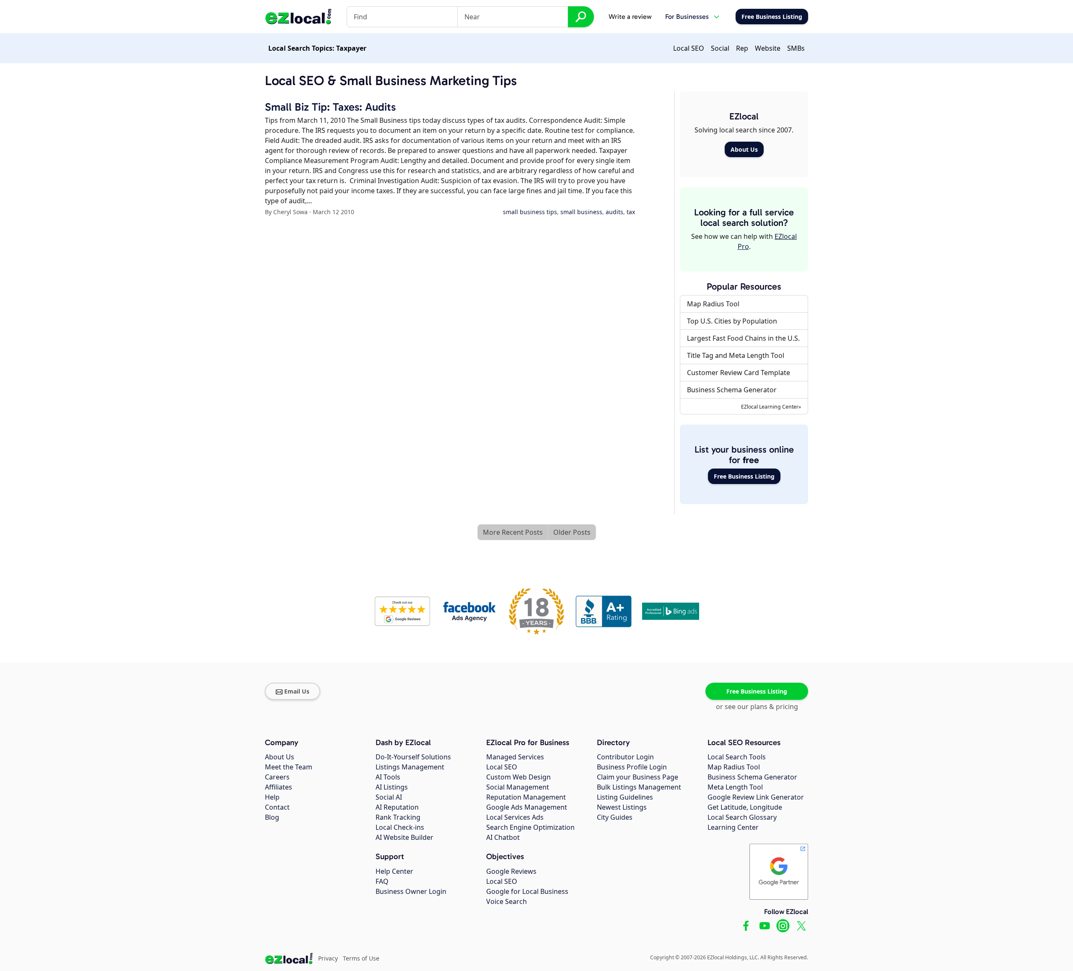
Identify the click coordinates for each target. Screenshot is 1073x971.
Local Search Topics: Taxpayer (317, 48)
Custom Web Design (518, 777)
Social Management (517, 787)
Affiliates (278, 787)
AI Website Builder (404, 837)
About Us (744, 149)
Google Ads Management (526, 807)
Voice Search (506, 901)
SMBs (796, 48)
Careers (277, 777)
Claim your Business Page (637, 777)
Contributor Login (625, 756)
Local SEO (688, 48)
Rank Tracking (398, 817)
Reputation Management (526, 797)
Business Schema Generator (732, 389)
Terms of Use (361, 958)
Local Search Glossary (742, 817)
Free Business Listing (744, 476)
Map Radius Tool (713, 303)
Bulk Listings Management (639, 787)
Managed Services (515, 756)
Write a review (630, 17)
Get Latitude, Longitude (745, 807)
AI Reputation (397, 807)
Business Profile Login (632, 767)
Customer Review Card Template (738, 372)
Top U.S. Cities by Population (732, 321)
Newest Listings (622, 807)
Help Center (394, 871)
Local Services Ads (515, 817)
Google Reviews (511, 871)
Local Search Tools (737, 756)
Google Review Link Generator (756, 797)
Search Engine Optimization (530, 827)
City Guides (614, 817)
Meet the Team (288, 767)
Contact (277, 807)
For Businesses (687, 17)
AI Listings (392, 787)
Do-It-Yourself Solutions (413, 756)
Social (720, 48)
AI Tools (388, 777)
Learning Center (733, 827)
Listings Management (410, 767)
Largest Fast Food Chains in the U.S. (743, 338)
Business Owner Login (411, 891)
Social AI (389, 797)
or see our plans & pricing (757, 706)
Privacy (328, 958)
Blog (272, 817)
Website (767, 48)
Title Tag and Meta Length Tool (735, 355)
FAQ (382, 881)
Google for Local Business (527, 891)
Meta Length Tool (735, 787)
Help (272, 797)
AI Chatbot (503, 837)
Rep (742, 48)
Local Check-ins (400, 827)
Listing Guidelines (625, 797)
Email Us (296, 691)
